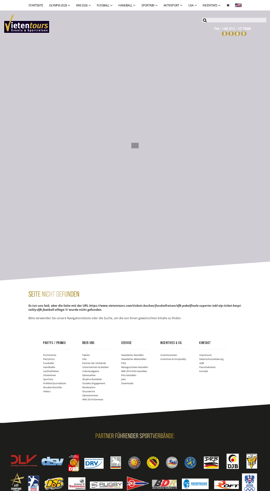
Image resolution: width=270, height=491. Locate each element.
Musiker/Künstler (52, 387)
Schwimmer (49, 375)
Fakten (86, 355)
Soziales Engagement (93, 383)
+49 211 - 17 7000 (236, 28)
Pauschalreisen (207, 367)
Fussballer (48, 363)
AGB (201, 363)
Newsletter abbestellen (133, 359)
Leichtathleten (51, 371)
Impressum (205, 355)
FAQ (123, 363)
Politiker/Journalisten (54, 383)
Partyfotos (49, 359)
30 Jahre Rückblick (92, 379)
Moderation (88, 387)
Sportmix (48, 379)
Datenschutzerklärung (211, 359)
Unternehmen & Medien (95, 367)
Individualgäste (90, 371)
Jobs (123, 379)
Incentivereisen (168, 355)
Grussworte (88, 391)
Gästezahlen (89, 375)
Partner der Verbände (94, 363)
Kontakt (203, 371)
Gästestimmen (90, 395)
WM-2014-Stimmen (92, 399)
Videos (47, 391)
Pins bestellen (128, 375)
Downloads (127, 383)
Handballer (49, 367)
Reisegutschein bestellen (134, 367)
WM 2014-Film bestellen (134, 371)
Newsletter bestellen (132, 355)
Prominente (49, 355)
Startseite (35, 5)
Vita (84, 359)
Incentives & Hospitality (173, 359)
